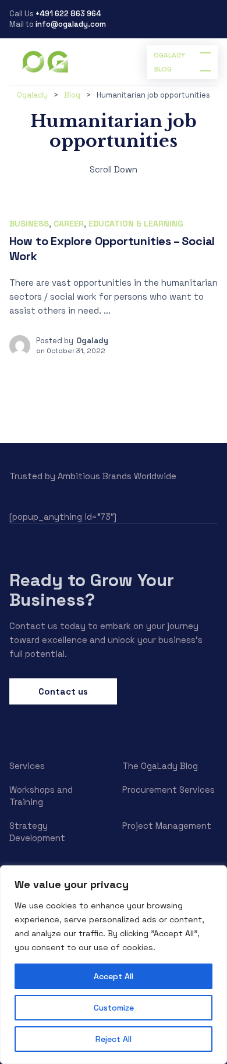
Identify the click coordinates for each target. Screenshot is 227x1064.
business (29, 223)
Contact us (63, 691)
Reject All (113, 1039)
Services (27, 765)
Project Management (166, 825)
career (69, 223)
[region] (113, 964)
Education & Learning (135, 223)
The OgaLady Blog (160, 765)
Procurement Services (168, 789)
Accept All (113, 976)
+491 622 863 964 (68, 14)
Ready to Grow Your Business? (91, 590)
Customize (114, 1007)
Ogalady (92, 341)
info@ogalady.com (71, 24)
